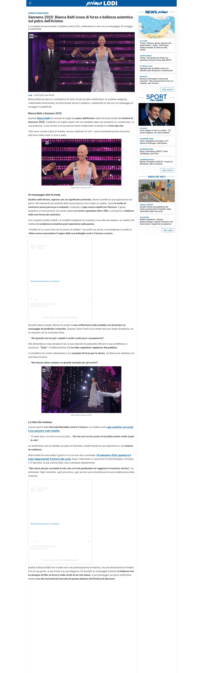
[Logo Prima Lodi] (101, 3)
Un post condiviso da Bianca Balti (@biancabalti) (60, 317)
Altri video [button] (168, 230)
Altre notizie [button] (167, 89)
